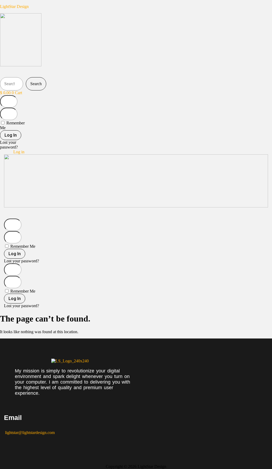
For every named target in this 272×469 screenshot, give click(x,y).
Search (36, 83)
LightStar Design (14, 6)
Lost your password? (9, 144)
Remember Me (22, 246)
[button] (66, 72)
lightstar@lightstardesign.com (29, 432)
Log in (18, 152)
